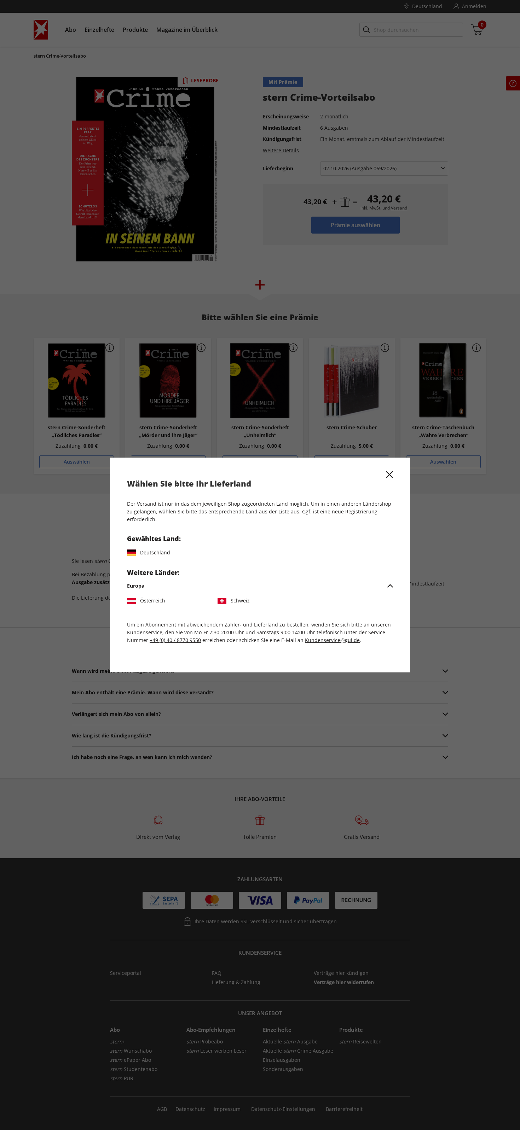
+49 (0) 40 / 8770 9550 (175, 640)
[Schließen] (389, 474)
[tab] (260, 585)
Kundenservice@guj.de (332, 640)
